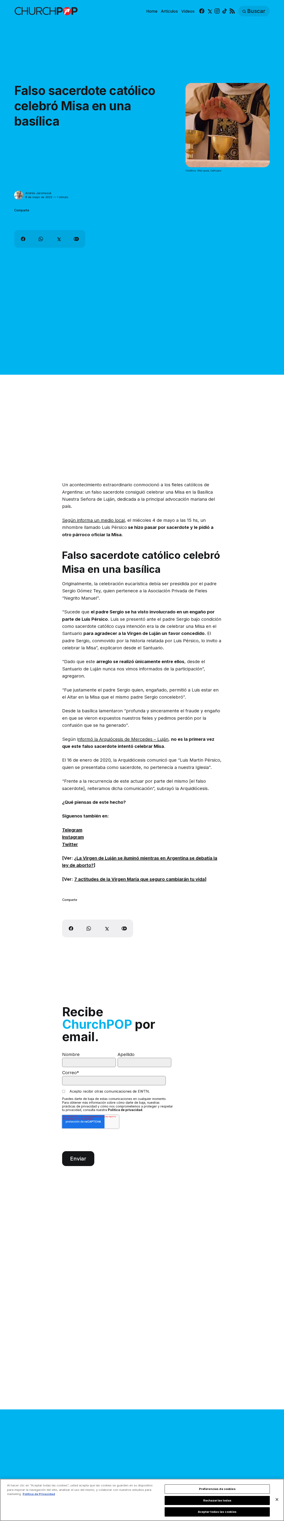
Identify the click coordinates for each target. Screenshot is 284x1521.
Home (152, 11)
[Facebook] (201, 11)
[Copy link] (76, 239)
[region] (142, 1500)
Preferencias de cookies (217, 1489)
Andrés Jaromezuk (38, 193)
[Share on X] (58, 239)
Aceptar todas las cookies (217, 1511)
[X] (209, 11)
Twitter (70, 844)
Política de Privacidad (39, 1494)
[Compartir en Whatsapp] (41, 239)
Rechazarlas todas (217, 1500)
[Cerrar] (277, 1499)
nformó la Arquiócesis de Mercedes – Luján (123, 739)
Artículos (169, 11)
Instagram (73, 837)
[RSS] (232, 11)
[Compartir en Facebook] (23, 239)
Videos (188, 11)
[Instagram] (217, 11)
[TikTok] (224, 11)
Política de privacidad (125, 1110)
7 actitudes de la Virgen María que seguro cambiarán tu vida (139, 879)
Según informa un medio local (93, 520)
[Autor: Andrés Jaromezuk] (18, 195)
